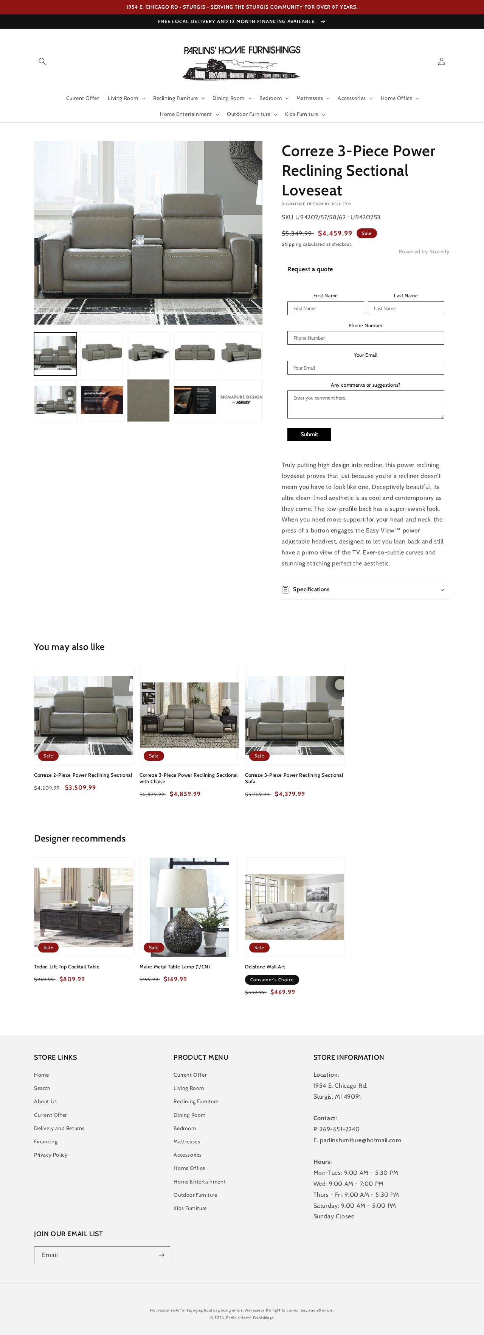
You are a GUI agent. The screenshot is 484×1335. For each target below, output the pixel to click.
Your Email (366, 355)
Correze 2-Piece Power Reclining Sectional (83, 775)
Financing (45, 1141)
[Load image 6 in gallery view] (55, 400)
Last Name (406, 295)
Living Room (189, 1088)
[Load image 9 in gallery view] (195, 400)
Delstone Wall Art (265, 966)
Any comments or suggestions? (366, 385)
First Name (325, 295)
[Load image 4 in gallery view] (195, 354)
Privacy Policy (50, 1154)
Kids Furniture (190, 1208)
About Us (45, 1101)
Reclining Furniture (196, 1101)
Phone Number (366, 325)
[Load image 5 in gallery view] (241, 354)
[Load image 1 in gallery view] (55, 354)
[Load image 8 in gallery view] (148, 400)
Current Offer (50, 1115)
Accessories (188, 1154)
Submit (309, 434)
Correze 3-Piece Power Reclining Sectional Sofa (294, 778)
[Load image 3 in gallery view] (148, 354)
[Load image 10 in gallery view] (241, 400)
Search (42, 1088)
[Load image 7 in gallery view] (102, 400)
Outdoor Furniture (195, 1194)
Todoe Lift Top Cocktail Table (66, 966)
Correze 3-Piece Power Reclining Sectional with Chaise (189, 778)
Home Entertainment (200, 1181)
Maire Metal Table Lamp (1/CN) (175, 966)
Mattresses (187, 1141)
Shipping (292, 244)
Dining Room (190, 1115)
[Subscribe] (161, 1255)
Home (41, 1074)
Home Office (189, 1168)
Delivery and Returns (59, 1128)
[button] (42, 61)
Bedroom (185, 1128)
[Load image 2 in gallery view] (102, 354)
